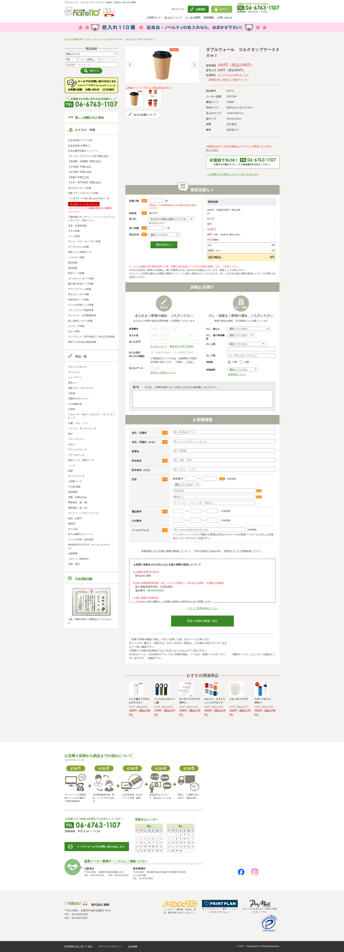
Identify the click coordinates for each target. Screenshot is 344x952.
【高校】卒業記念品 (78, 177)
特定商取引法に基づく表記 (78, 946)
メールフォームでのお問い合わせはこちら (101, 846)
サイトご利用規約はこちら (202, 608)
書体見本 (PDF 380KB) (182, 346)
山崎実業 (72, 553)
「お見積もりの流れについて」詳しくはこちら (232, 174)
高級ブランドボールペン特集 (83, 193)
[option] (162, 64)
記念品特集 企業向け (79, 145)
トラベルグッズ (76, 455)
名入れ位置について (145, 114)
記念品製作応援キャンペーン (83, 150)
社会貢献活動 (83, 578)
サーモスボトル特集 (78, 246)
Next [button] (194, 64)
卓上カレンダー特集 (78, 294)
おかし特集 (74, 331)
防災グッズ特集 (76, 273)
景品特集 (72, 268)
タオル (71, 444)
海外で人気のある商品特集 (82, 342)
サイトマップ (177, 9)
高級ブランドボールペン (81, 388)
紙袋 (70, 470)
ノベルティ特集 (76, 257)
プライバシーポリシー (110, 946)
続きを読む (212, 150)
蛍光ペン (72, 382)
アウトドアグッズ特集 (79, 289)
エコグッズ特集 (76, 326)
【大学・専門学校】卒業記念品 (84, 182)
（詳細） (189, 362)
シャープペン (75, 377)
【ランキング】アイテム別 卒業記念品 (88, 156)
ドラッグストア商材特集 (81, 310)
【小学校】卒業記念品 (79, 166)
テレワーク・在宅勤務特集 (82, 315)
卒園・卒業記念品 (77, 497)
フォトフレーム (76, 439)
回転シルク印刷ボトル (79, 252)
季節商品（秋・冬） (78, 507)
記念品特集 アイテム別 (80, 140)
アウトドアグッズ (77, 449)
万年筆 (71, 393)
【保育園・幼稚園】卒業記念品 (84, 161)
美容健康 (72, 492)
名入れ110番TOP (73, 39)
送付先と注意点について (163, 372)
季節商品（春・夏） (78, 502)
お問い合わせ (224, 17)
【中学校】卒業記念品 (79, 172)
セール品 (72, 529)
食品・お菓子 (75, 518)
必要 (246, 362)
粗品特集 (72, 262)
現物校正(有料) (186, 352)
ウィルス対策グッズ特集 (81, 304)
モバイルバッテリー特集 (81, 278)
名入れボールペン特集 (79, 187)
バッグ (71, 465)
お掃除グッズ (75, 481)
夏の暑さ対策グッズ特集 (81, 283)
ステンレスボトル (94, 39)
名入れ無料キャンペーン (81, 534)
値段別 (71, 523)
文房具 (71, 409)
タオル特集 (74, 230)
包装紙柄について (237, 374)
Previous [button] (129, 64)
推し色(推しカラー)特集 (80, 320)
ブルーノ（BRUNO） (79, 559)
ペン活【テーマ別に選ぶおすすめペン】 (89, 198)
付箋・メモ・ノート (78, 423)
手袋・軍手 (74, 564)
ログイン (224, 9)
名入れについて (173, 17)
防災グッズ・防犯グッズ (81, 460)
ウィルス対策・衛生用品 (81, 539)
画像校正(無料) (163, 352)
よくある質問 (192, 17)
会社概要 (132, 946)
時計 (70, 433)
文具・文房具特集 (77, 225)
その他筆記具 (75, 404)
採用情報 (209, 17)
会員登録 (200, 9)
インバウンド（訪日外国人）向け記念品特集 (91, 336)
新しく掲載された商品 (89, 117)
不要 (234, 362)
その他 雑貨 (74, 486)
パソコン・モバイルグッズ (82, 428)
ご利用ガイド (153, 17)
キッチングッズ (76, 476)
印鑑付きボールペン (78, 398)
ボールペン (74, 372)
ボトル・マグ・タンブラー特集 (84, 241)
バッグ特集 (74, 236)
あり (158, 368)
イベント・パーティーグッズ (83, 513)
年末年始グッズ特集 (78, 299)
